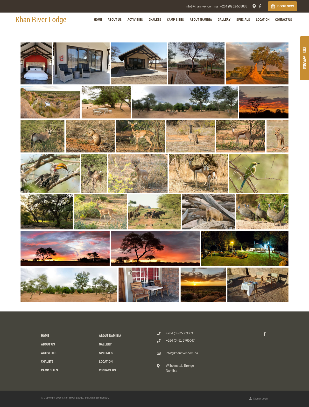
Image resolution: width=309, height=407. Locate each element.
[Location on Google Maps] (254, 6)
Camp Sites (175, 19)
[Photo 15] (277, 136)
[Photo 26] (65, 249)
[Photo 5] (257, 63)
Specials (243, 19)
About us (115, 19)
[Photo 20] (258, 173)
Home (98, 19)
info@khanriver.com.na (202, 6)
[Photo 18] (138, 173)
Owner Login (260, 398)
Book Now (285, 6)
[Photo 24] (208, 211)
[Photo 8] (185, 102)
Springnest (102, 397)
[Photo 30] (149, 285)
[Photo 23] (154, 211)
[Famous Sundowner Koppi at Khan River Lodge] (203, 285)
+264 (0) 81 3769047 (180, 340)
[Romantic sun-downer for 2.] (257, 285)
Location (262, 19)
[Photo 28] (244, 249)
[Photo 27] (155, 249)
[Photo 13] (190, 136)
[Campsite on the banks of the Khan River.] (106, 102)
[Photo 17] (94, 173)
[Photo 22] (100, 211)
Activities (135, 19)
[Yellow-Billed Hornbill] (50, 173)
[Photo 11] (90, 136)
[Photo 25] (262, 211)
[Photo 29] (69, 285)
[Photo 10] (42, 136)
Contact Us (283, 19)
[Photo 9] (263, 102)
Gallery (224, 19)
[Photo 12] (140, 136)
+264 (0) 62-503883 (233, 6)
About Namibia (201, 19)
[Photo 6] (50, 102)
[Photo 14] (240, 136)
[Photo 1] (36, 63)
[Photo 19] (198, 173)
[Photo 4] (196, 63)
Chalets (155, 19)
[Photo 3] (139, 63)
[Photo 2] (81, 63)
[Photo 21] (47, 211)
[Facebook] (260, 6)
